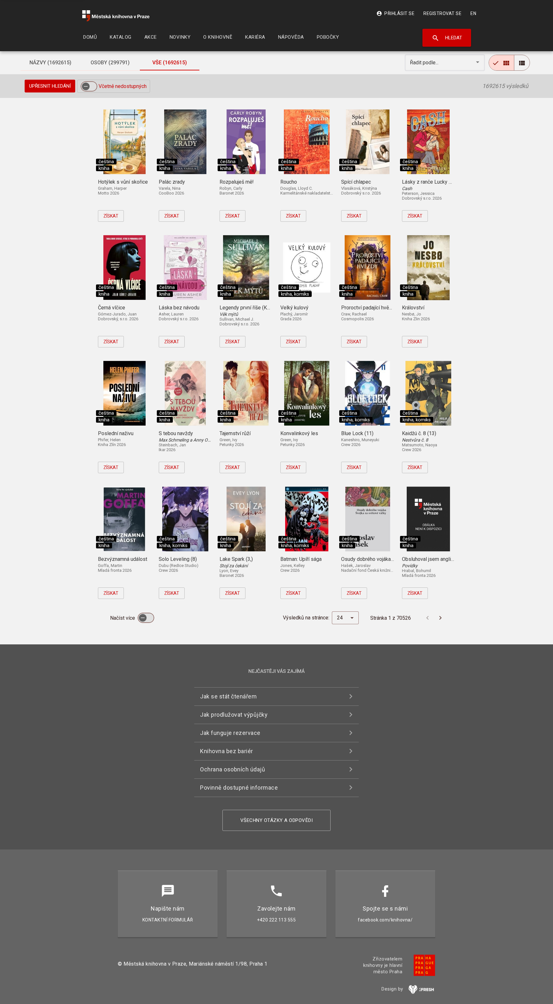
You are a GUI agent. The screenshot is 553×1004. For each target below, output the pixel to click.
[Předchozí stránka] (427, 617)
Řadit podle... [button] (425, 63)
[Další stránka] (440, 617)
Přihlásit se (395, 13)
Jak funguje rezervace (230, 732)
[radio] (501, 62)
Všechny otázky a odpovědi (276, 820)
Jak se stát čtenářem (228, 696)
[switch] (89, 86)
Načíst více (123, 618)
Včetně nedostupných (123, 86)
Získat (110, 216)
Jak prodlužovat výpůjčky (234, 714)
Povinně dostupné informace (239, 787)
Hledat (447, 38)
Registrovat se (442, 13)
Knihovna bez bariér (226, 751)
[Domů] (116, 16)
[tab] (50, 62)
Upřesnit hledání (50, 86)
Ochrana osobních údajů (232, 769)
